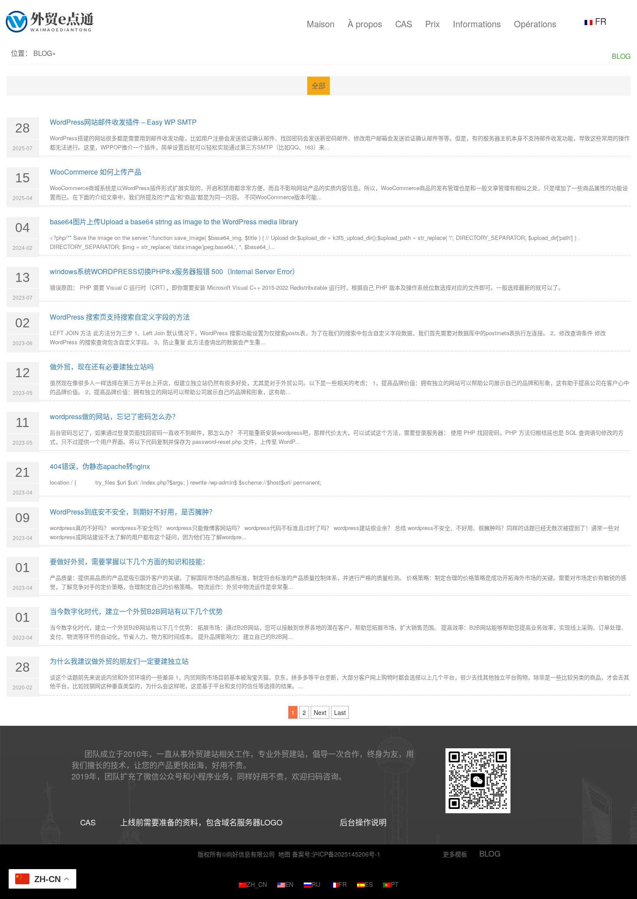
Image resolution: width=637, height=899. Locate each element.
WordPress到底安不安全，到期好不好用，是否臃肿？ (133, 512)
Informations (477, 23)
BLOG (42, 53)
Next (320, 712)
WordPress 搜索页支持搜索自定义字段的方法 (120, 317)
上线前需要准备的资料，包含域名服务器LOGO (201, 822)
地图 (284, 854)
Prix (432, 23)
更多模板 (455, 854)
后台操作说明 (363, 822)
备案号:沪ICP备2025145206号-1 (336, 854)
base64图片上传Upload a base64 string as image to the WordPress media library (174, 221)
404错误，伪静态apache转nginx (100, 466)
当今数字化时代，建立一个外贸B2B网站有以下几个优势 (136, 611)
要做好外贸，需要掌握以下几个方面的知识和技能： (129, 561)
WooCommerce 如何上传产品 (95, 172)
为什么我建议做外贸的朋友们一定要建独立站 (119, 661)
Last (340, 712)
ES (369, 884)
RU (316, 884)
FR (599, 21)
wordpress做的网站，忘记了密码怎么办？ (114, 416)
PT (395, 884)
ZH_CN (257, 884)
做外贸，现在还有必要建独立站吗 (102, 367)
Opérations (535, 23)
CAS (403, 23)
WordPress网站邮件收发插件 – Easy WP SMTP (123, 122)
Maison (321, 23)
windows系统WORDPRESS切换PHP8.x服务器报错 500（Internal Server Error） (174, 271)
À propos (365, 23)
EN (289, 884)
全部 (318, 86)
